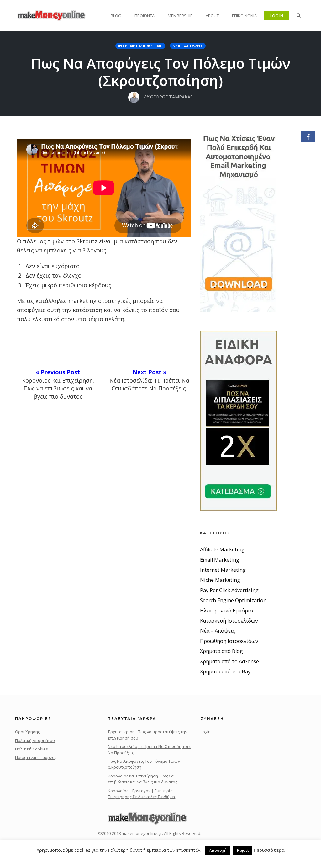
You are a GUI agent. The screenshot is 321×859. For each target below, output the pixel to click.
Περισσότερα (269, 850)
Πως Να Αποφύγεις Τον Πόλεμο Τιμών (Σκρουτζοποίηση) (160, 72)
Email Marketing (219, 559)
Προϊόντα (144, 16)
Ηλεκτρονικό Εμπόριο (226, 610)
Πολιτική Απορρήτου (35, 740)
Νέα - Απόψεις (187, 46)
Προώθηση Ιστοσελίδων (229, 641)
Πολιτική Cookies (31, 749)
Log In (276, 16)
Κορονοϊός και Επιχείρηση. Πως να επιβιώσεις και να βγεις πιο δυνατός (142, 779)
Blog (116, 16)
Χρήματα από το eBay (225, 671)
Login (206, 731)
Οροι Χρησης (27, 731)
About (212, 16)
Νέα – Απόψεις (217, 630)
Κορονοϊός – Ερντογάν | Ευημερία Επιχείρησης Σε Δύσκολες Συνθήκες (142, 794)
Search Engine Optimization (233, 600)
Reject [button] (243, 850)
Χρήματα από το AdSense (229, 661)
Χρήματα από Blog (221, 651)
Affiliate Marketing (222, 549)
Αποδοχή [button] (218, 850)
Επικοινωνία (244, 16)
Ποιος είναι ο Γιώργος (35, 757)
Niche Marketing (220, 579)
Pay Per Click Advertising (229, 590)
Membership (180, 16)
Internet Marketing (140, 46)
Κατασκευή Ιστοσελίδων (229, 620)
